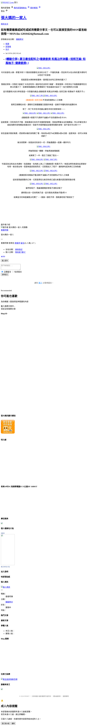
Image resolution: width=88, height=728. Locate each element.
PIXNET (26, 696)
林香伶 (3, 533)
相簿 (7, 44)
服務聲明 (66, 696)
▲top (3, 256)
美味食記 (18, 249)
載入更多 (5, 260)
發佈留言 (5, 274)
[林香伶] (8, 565)
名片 (7, 49)
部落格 (8, 47)
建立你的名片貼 (5, 566)
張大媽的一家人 (14, 18)
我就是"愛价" (20, 252)
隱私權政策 (57, 696)
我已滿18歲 (5, 723)
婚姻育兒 (19, 39)
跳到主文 (4, 24)
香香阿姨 (4, 230)
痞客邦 (17, 243)
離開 (13, 723)
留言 (22, 243)
